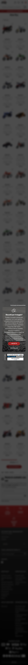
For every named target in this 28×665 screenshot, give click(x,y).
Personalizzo (14, 348)
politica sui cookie (16, 334)
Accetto (14, 343)
